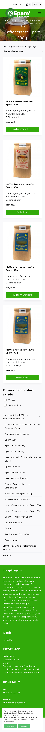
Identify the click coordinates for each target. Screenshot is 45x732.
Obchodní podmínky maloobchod (21, 669)
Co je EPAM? (9, 656)
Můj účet (18, 4)
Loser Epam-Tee (13, 522)
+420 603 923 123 (11, 692)
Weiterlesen (22, 212)
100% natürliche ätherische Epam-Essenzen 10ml (22, 426)
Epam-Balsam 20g (14, 451)
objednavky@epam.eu (14, 703)
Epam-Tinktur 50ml (15, 472)
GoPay (6, 663)
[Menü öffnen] (39, 13)
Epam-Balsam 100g (15, 445)
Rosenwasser (12, 540)
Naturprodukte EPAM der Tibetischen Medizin (16, 417)
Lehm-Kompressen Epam (18, 517)
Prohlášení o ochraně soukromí (19, 666)
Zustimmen (11, 726)
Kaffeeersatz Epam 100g (17, 499)
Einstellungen (16, 717)
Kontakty (7, 640)
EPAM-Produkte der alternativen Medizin (20, 548)
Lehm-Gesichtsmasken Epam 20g (23, 511)
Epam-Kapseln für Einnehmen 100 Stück (23, 459)
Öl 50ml (9, 528)
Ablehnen (24, 726)
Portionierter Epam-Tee (17, 534)
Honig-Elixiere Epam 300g (18, 493)
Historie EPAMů (11, 659)
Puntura (7, 555)
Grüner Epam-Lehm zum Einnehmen (18, 486)
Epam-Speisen (12, 467)
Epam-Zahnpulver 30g (17, 478)
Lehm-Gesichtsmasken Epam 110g (23, 505)
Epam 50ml (11, 440)
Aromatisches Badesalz (17, 434)
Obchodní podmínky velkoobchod (21, 672)
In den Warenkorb (22, 129)
